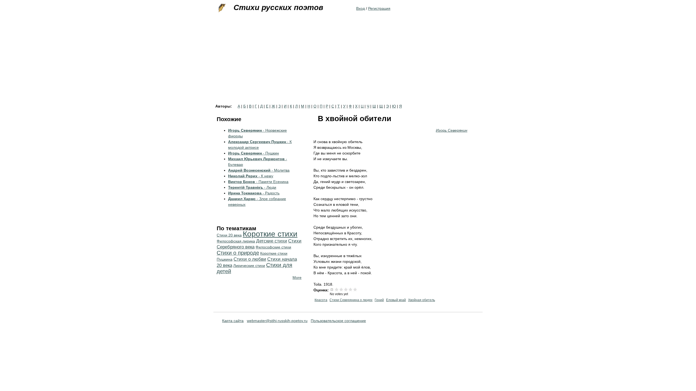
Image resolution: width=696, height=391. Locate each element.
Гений (379, 300)
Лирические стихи (249, 265)
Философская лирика (236, 241)
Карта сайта (233, 321)
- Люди (252, 187)
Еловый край (396, 300)
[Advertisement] (348, 64)
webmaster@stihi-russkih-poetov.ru (277, 321)
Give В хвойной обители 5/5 (355, 289)
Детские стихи (271, 241)
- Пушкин (253, 153)
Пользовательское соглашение (338, 321)
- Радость (253, 193)
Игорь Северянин (451, 130)
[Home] (221, 8)
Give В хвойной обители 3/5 (346, 289)
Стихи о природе (238, 253)
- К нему (250, 176)
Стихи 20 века (229, 235)
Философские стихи (273, 247)
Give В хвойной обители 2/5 (341, 289)
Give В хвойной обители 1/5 (336, 289)
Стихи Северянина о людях (351, 300)
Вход (360, 8)
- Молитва (259, 170)
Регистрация (379, 8)
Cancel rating (332, 289)
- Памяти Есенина (258, 181)
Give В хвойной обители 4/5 (350, 289)
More (297, 277)
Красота (321, 300)
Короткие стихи (270, 234)
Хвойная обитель (421, 300)
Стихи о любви (250, 259)
